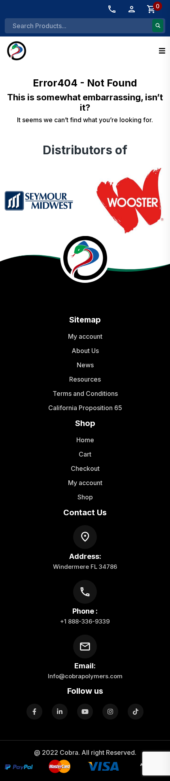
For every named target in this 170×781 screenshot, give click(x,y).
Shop (85, 497)
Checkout (85, 468)
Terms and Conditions (85, 393)
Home (85, 440)
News (85, 365)
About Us (85, 351)
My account (85, 336)
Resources (85, 379)
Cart (85, 454)
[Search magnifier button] (157, 25)
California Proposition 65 (85, 408)
